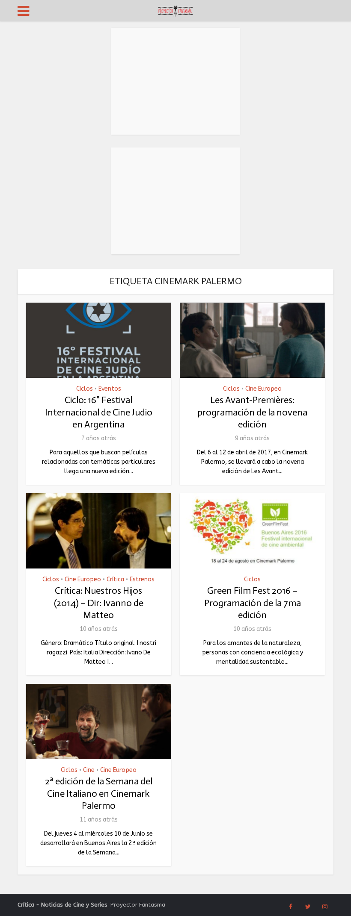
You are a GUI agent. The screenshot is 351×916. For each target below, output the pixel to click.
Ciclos (84, 389)
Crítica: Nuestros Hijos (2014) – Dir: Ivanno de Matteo (98, 603)
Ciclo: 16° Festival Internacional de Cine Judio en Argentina (98, 412)
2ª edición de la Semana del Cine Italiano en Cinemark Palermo (98, 793)
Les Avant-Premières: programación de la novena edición (252, 412)
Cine (89, 770)
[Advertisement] (175, 81)
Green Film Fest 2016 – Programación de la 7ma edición (252, 603)
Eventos (109, 389)
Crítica (115, 580)
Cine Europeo (263, 389)
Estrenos (142, 580)
